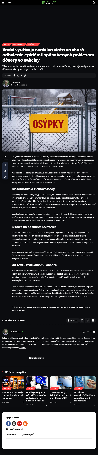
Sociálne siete (18, 44)
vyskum (15, 311)
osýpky (63, 307)
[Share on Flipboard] (21, 75)
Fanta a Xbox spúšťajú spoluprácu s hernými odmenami (12, 395)
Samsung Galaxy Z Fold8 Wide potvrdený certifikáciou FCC (60, 395)
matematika (54, 307)
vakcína (87, 307)
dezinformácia (25, 307)
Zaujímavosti (33, 44)
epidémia (36, 307)
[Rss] (25, 423)
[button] (4, 2)
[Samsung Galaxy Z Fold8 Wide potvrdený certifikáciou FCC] (61, 382)
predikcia (71, 307)
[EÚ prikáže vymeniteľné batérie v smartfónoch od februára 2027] (85, 382)
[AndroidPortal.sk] (49, 2)
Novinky (7, 44)
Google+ (22, 348)
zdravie (22, 311)
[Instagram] (14, 423)
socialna (79, 307)
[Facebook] (91, 332)
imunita (44, 307)
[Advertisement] (49, 23)
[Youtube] (19, 423)
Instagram (73, 274)
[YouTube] (94, 332)
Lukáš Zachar (16, 82)
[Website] (88, 332)
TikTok (60, 274)
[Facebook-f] (8, 423)
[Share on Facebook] (14, 75)
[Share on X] (17, 75)
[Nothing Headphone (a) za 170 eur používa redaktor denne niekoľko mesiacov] (37, 382)
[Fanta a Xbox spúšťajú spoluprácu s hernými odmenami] (13, 382)
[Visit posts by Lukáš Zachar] (6, 83)
